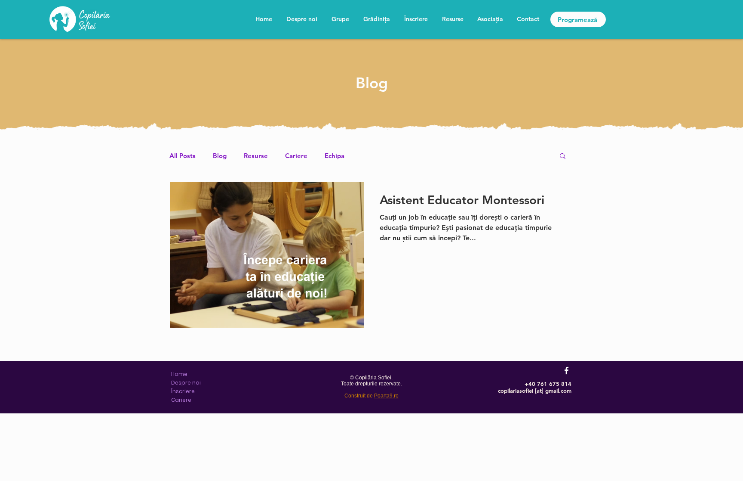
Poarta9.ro (386, 396)
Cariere (296, 156)
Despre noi (186, 382)
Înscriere (183, 391)
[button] (563, 156)
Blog (220, 156)
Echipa (334, 156)
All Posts (182, 156)
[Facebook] (566, 370)
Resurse (256, 156)
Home (179, 374)
